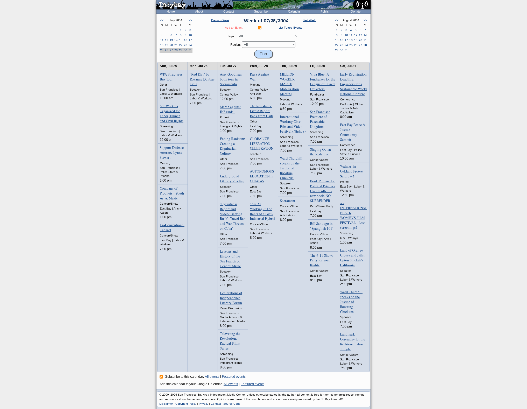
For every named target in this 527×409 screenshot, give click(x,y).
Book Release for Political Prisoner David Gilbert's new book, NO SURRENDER (322, 191)
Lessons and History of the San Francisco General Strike (230, 258)
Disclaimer (166, 403)
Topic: (232, 36)
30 (185, 50)
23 (185, 45)
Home (171, 11)
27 (171, 50)
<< (161, 20)
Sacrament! (288, 200)
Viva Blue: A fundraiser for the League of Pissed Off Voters (322, 81)
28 (176, 50)
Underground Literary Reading (232, 178)
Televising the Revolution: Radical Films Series (230, 341)
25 (161, 50)
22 (180, 45)
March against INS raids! (230, 109)
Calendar (294, 11)
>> (190, 20)
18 (161, 45)
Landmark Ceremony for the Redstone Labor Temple (352, 341)
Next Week (309, 20)
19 (166, 45)
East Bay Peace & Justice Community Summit (352, 132)
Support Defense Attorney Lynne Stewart (172, 152)
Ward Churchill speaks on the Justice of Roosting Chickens (291, 168)
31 (190, 50)
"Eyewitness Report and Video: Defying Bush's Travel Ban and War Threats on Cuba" (233, 216)
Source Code (231, 403)
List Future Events (290, 27)
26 (166, 50)
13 (171, 40)
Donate (355, 11)
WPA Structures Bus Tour (171, 77)
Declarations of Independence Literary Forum (231, 297)
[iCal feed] (162, 377)
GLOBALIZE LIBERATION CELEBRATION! (262, 143)
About (199, 11)
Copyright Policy (185, 403)
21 (176, 45)
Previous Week (220, 20)
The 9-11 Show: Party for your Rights (321, 260)
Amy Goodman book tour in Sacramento (231, 79)
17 (190, 40)
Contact (228, 11)
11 (161, 40)
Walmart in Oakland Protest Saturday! (351, 171)
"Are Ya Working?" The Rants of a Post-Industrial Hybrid (262, 211)
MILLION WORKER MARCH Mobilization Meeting (289, 84)
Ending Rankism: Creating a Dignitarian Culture (232, 146)
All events (212, 376)
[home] (194, 5)
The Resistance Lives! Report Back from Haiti (261, 111)
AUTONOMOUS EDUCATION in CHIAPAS (262, 176)
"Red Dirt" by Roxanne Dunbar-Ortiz (202, 79)
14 (176, 40)
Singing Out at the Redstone (320, 152)
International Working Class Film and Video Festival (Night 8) (293, 124)
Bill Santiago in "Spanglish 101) (321, 226)
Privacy (203, 403)
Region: (235, 44)
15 (180, 40)
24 (190, 45)
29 (180, 50)
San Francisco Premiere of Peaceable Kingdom (320, 119)
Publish (325, 11)
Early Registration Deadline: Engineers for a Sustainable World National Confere (353, 84)
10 (190, 35)
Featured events (234, 376)
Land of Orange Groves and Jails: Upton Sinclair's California (352, 257)
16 (185, 40)
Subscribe (261, 11)
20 (171, 45)
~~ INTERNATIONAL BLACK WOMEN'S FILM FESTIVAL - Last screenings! (353, 215)
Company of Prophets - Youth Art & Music (172, 193)
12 (166, 40)
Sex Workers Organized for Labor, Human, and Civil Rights (171, 113)
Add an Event (234, 27)
